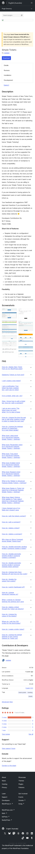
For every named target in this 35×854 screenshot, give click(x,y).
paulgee (6, 53)
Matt (4, 813)
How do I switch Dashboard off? (13, 587)
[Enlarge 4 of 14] (14, 327)
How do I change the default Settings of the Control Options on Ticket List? (12, 636)
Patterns (21, 787)
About (4, 777)
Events (20, 797)
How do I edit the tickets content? (14, 516)
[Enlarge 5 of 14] (14, 338)
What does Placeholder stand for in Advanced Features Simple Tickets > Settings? (12, 446)
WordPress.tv (7, 804)
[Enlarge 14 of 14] (31, 356)
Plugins (20, 784)
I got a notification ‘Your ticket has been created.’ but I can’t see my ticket (10, 388)
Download (6, 58)
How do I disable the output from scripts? (9, 580)
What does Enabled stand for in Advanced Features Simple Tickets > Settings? (11, 464)
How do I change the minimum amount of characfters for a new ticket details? (12, 428)
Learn (4, 794)
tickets (30, 696)
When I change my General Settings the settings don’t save (13, 600)
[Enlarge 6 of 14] (14, 343)
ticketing (30, 692)
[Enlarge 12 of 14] (31, 349)
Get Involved (22, 794)
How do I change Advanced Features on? (10, 593)
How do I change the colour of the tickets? (9, 615)
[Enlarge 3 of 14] (14, 323)
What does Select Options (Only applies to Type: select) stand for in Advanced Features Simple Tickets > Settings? (13, 500)
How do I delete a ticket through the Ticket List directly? (13, 608)
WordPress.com (8, 810)
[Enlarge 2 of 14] (14, 315)
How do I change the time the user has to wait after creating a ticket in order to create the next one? (14, 419)
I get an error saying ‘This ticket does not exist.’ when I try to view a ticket (11, 410)
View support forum (8, 748)
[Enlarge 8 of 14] (31, 311)
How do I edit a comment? (11, 522)
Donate (21, 800)
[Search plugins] (22, 15)
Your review (6, 734)
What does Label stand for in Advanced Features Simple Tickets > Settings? (11, 437)
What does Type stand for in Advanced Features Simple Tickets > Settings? (11, 455)
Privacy (4, 787)
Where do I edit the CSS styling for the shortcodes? (11, 622)
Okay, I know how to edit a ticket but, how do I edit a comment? (13, 402)
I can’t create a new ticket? (11, 381)
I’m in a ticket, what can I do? (12, 396)
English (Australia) (12, 829)
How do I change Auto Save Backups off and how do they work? (14, 573)
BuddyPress (7, 820)
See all (31, 734)
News (4, 781)
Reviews (7, 70)
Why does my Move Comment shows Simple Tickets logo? (12, 540)
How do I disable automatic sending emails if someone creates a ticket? (14, 547)
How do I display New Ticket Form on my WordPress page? (12, 368)
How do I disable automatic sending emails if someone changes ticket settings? (11, 564)
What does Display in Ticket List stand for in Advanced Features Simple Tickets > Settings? (13, 490)
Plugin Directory (7, 8)
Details (6, 65)
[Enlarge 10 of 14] (31, 335)
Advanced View (7, 702)
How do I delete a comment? (12, 534)
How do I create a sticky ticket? (13, 629)
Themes (21, 781)
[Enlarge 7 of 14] (14, 350)
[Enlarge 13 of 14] (31, 353)
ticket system (22, 692)
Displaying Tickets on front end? (13, 375)
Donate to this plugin (9, 766)
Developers (6, 800)
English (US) (29, 688)
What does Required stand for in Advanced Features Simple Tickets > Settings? (11, 473)
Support (6, 85)
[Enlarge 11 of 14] (31, 340)
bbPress (5, 817)
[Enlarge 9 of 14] (31, 323)
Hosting (4, 784)
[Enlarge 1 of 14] (14, 311)
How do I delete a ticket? (11, 528)
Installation (7, 75)
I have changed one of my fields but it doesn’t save (11, 509)
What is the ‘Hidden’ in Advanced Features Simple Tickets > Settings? (14, 482)
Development (8, 80)
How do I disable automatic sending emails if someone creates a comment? (11, 555)
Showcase (22, 777)
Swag (21, 804)
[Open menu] (32, 3)
